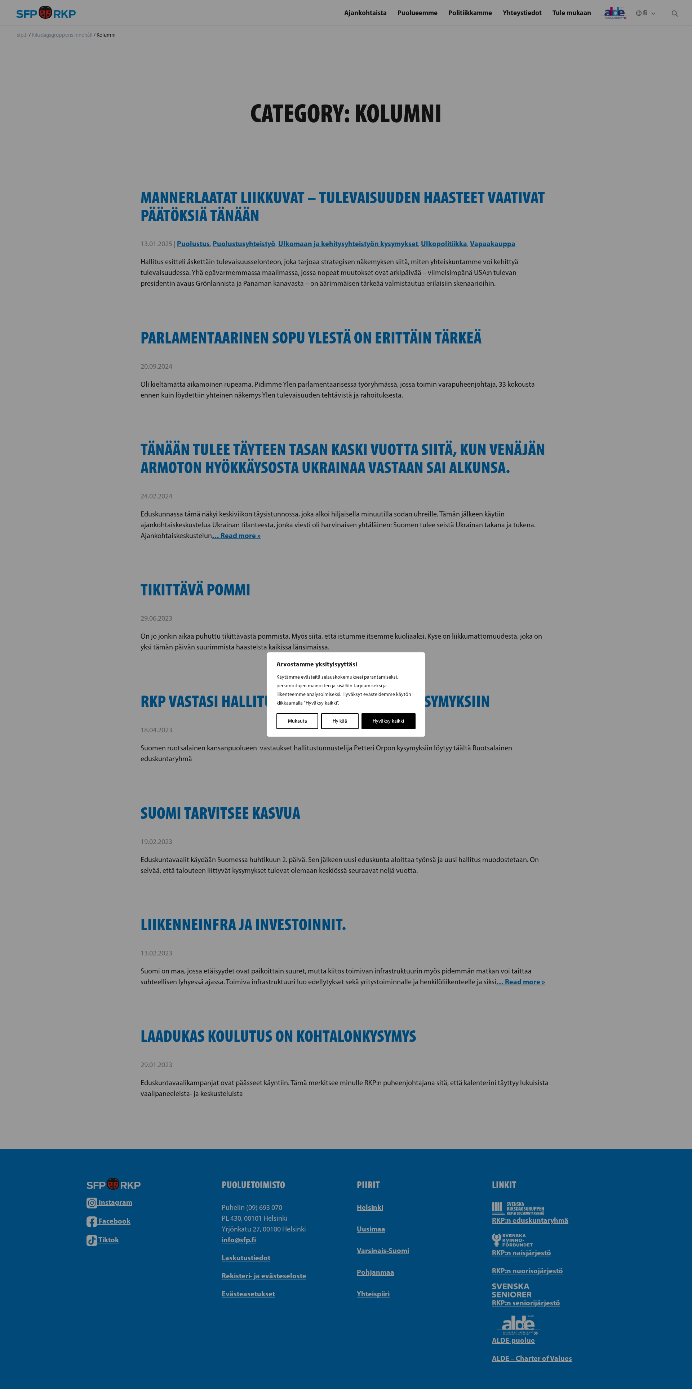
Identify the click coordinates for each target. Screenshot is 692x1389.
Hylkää (340, 721)
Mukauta (297, 721)
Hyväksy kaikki (388, 721)
